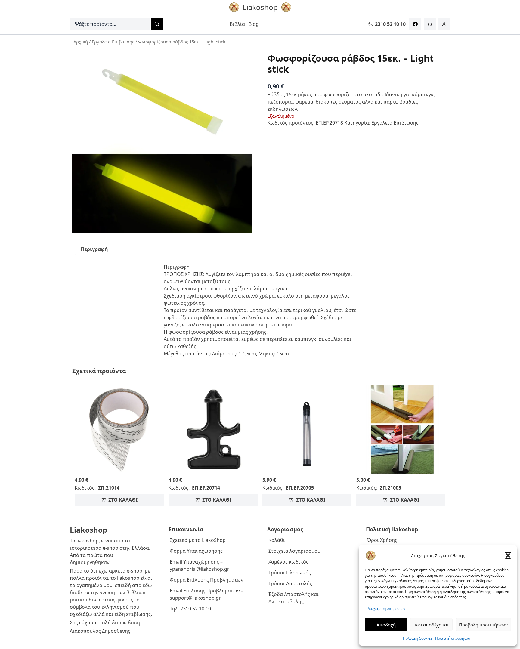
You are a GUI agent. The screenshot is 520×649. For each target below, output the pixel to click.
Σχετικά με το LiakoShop (198, 540)
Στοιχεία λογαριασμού (294, 551)
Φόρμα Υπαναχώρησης (196, 551)
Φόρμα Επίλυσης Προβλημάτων (206, 579)
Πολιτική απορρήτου (452, 638)
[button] (508, 555)
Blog (254, 24)
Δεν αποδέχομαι (431, 625)
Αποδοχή (386, 625)
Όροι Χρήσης (382, 540)
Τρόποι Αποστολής (290, 583)
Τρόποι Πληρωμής (289, 572)
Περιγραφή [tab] (94, 249)
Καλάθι (276, 540)
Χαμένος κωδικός (288, 561)
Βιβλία (237, 24)
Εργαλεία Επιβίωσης (113, 42)
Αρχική (80, 42)
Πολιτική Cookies (417, 638)
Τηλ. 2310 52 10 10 (190, 608)
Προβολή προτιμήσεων (483, 625)
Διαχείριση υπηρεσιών (386, 608)
